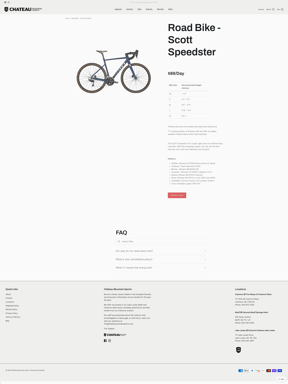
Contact (9, 298)
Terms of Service (13, 317)
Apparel (118, 9)
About (8, 294)
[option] (114, 73)
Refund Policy (11, 309)
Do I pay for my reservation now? (134, 251)
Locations (10, 302)
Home (67, 18)
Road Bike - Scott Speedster (82, 18)
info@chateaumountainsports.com (118, 324)
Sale (139, 9)
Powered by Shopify (37, 370)
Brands (149, 9)
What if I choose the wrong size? (134, 267)
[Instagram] (8, 2)
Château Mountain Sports (20, 370)
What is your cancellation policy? (134, 259)
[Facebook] (5, 2)
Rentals (160, 9)
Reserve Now (177, 195)
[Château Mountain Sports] (23, 9)
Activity (129, 9)
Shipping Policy (12, 306)
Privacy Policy (12, 313)
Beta (170, 9)
